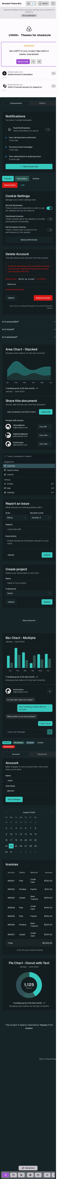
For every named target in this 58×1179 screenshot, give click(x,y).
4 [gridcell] (16, 828)
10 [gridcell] (11, 834)
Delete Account (43, 298)
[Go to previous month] (6, 812)
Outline (36, 178)
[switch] (47, 129)
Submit (47, 555)
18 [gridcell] (16, 840)
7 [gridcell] (30, 828)
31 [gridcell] (31, 822)
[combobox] (45, 426)
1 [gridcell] (35, 822)
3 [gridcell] (11, 828)
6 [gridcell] (25, 828)
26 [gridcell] (6, 822)
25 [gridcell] (16, 846)
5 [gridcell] (21, 828)
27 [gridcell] (11, 822)
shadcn (29, 1028)
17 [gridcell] (11, 840)
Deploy (47, 602)
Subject (9, 524)
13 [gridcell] (26, 834)
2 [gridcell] (6, 828)
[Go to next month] (52, 812)
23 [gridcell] (6, 846)
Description (11, 536)
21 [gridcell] (31, 840)
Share (45, 3)
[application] (29, 371)
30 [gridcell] (26, 822)
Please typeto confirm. (26, 279)
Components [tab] (16, 103)
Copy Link (45, 412)
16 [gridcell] (6, 840)
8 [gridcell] (35, 828)
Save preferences (29, 240)
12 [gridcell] (21, 834)
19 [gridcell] (21, 840)
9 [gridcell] (6, 834)
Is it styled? (8, 329)
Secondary (22, 178)
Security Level (36, 513)
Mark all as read (30, 166)
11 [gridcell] (16, 834)
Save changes (14, 799)
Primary (8, 178)
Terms (41, 1059)
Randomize (29, 1168)
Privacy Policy (50, 1059)
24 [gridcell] (11, 846)
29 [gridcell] (21, 822)
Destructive (9, 185)
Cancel (11, 298)
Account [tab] (16, 754)
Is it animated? (9, 337)
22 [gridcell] (35, 840)
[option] (29, 466)
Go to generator (29, 15)
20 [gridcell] (26, 840)
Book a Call (23, 62)
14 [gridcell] (31, 834)
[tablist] (29, 103)
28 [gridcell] (16, 822)
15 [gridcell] (36, 834)
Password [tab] (42, 754)
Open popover (29, 620)
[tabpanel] (29, 560)
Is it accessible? (10, 321)
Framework (11, 589)
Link (23, 185)
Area (8, 513)
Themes (43, 1025)
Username (10, 786)
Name (8, 579)
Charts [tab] (42, 103)
